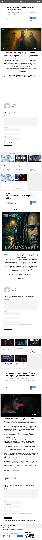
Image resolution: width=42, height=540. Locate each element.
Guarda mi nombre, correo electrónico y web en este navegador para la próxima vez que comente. (19, 140)
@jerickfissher (25, 75)
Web (5, 136)
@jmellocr (14, 76)
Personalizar (6, 535)
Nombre (6, 127)
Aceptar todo (20, 535)
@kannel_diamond (19, 76)
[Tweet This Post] (33, 18)
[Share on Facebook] (31, 18)
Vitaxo (14, 106)
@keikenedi (30, 75)
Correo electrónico (7, 131)
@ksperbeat (26, 76)
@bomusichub (18, 75)
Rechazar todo (13, 535)
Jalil (10, 470)
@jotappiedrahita (7, 76)
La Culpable (17, 470)
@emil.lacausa (12, 75)
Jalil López (13, 470)
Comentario (6, 115)
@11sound (31, 76)
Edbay (10, 387)
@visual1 (36, 76)
